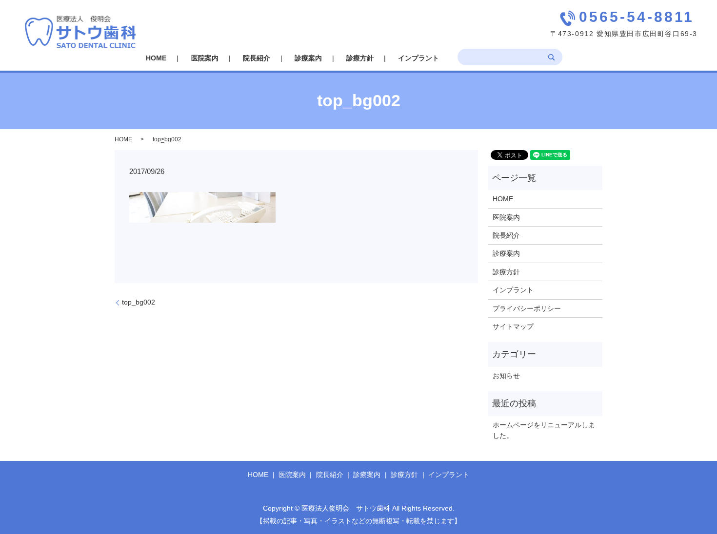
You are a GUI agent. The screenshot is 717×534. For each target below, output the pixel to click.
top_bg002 (138, 302)
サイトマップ (513, 326)
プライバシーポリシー (527, 308)
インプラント (418, 58)
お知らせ (506, 376)
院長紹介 (256, 58)
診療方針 (360, 58)
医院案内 (205, 58)
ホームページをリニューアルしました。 (544, 430)
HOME (156, 58)
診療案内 (308, 58)
